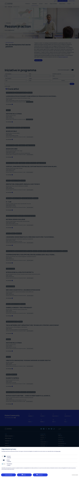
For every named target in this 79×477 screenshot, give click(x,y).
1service (8, 465)
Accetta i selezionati (8, 474)
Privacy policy (58, 451)
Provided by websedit (75, 474)
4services (9, 461)
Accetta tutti (40, 474)
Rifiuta (24, 474)
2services (9, 457)
